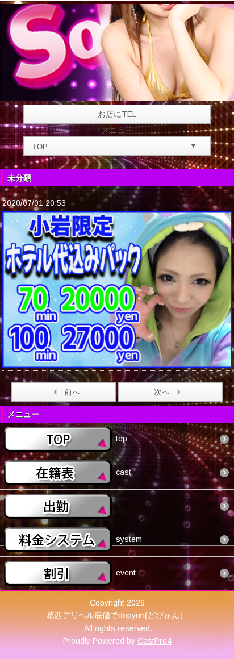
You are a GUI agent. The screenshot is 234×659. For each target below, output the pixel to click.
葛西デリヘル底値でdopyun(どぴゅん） (117, 615)
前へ (72, 392)
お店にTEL (117, 114)
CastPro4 (154, 640)
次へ (162, 392)
